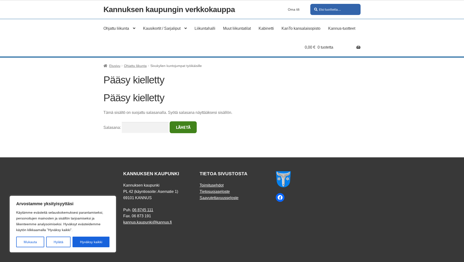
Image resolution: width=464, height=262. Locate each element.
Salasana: (112, 127)
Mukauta (30, 242)
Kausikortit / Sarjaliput (162, 28)
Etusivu (114, 66)
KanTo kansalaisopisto (301, 28)
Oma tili (293, 9)
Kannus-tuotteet (341, 28)
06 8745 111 (142, 210)
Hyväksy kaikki (91, 242)
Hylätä (58, 242)
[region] (63, 224)
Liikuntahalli (205, 28)
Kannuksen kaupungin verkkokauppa (169, 9)
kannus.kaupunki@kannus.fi (147, 222)
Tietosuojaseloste (215, 191)
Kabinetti (266, 28)
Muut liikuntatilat (237, 28)
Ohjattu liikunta (116, 28)
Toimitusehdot (212, 185)
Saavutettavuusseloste (219, 198)
